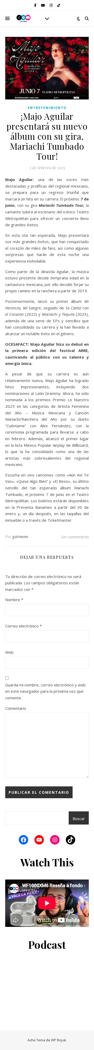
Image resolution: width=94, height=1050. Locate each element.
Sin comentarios (75, 536)
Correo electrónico (23, 626)
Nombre (14, 599)
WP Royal (58, 1040)
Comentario (15, 708)
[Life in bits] (23, 18)
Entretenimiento (47, 107)
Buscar (79, 818)
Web (9, 652)
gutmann (20, 536)
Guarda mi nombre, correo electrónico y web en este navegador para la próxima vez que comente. (45, 691)
